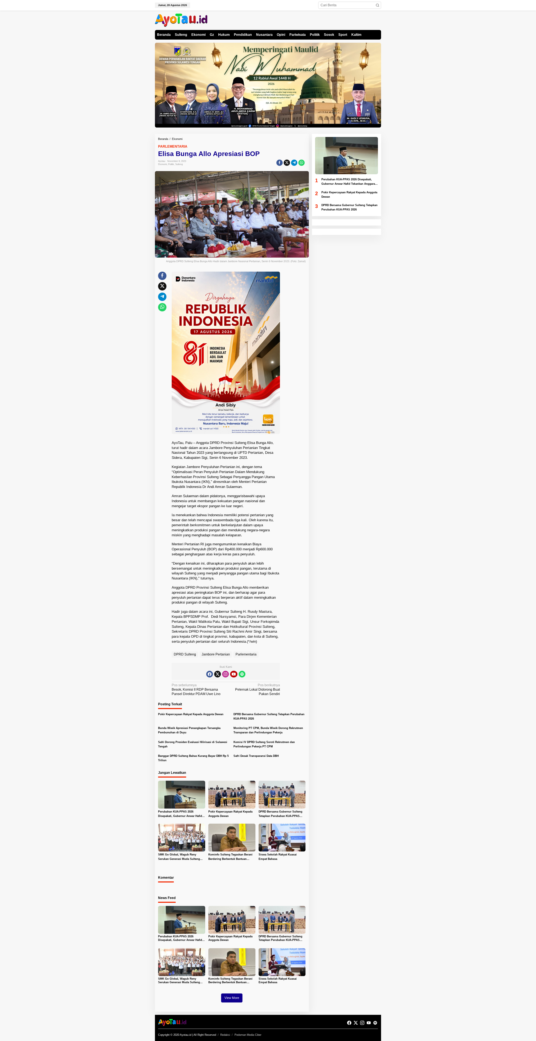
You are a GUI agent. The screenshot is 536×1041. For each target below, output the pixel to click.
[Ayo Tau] (181, 20)
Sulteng (179, 164)
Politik (171, 164)
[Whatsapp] (301, 163)
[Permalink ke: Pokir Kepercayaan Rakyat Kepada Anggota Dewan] (231, 794)
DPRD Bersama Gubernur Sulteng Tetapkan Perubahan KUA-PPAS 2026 (268, 716)
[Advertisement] (295, 334)
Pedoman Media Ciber (247, 1034)
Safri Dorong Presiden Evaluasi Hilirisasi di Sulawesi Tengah (192, 744)
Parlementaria (246, 654)
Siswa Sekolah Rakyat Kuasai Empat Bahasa (278, 856)
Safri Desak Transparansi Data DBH (256, 755)
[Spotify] (242, 674)
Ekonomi (162, 164)
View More (231, 998)
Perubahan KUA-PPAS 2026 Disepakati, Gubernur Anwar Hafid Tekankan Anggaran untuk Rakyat (180, 814)
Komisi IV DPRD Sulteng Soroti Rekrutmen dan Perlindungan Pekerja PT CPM (264, 744)
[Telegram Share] (294, 163)
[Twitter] (217, 674)
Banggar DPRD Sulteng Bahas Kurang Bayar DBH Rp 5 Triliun (193, 758)
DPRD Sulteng (185, 654)
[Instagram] (225, 674)
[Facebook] (209, 674)
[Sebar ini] (279, 163)
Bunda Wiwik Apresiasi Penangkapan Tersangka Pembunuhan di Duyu (189, 730)
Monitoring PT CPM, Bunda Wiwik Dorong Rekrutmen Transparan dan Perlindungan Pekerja (268, 730)
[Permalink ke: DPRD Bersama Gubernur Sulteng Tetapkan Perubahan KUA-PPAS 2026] (282, 794)
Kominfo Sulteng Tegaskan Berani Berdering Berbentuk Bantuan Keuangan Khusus (230, 857)
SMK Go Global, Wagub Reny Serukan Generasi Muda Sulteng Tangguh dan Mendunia (179, 857)
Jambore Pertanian (216, 654)
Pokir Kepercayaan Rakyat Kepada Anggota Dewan (190, 714)
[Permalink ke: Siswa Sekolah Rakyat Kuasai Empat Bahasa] (282, 837)
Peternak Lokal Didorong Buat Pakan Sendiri (257, 689)
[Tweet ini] (287, 163)
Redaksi (225, 1034)
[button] (377, 5)
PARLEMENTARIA (172, 146)
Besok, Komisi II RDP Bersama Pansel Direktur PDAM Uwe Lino (196, 689)
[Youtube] (233, 674)
